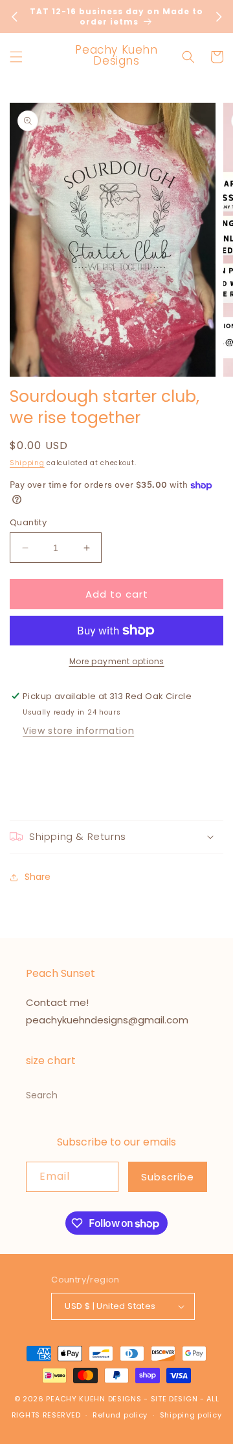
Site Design (174, 1399)
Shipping (27, 463)
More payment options (116, 661)
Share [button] (37, 876)
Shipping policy (191, 1415)
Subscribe (167, 1177)
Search (42, 1095)
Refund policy (120, 1415)
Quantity (28, 522)
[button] (16, 57)
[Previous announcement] (14, 17)
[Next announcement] (219, 17)
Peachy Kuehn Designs (93, 1399)
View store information (78, 730)
